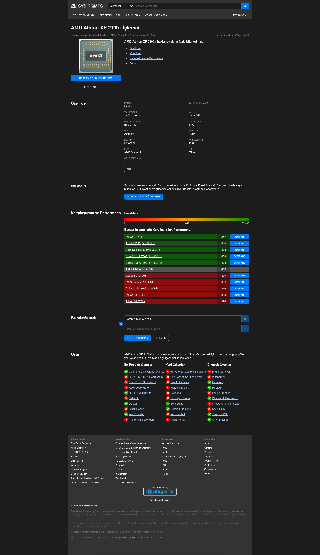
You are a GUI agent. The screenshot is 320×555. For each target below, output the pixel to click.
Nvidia (165, 473)
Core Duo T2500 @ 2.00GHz (143, 250)
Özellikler (135, 48)
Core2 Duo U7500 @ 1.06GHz (144, 256)
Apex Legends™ (79, 447)
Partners (208, 452)
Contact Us (209, 465)
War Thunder (122, 478)
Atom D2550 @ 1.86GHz (140, 243)
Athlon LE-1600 (135, 237)
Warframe (75, 465)
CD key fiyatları (84, 15)
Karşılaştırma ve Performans (146, 58)
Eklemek (160, 337)
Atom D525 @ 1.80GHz (140, 282)
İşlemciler (131, 15)
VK (208, 473)
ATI (164, 465)
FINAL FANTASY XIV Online (85, 482)
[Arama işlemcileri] (245, 6)
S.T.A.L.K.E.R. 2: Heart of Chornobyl (133, 447)
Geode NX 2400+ (136, 275)
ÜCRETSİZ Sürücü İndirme (96, 78)
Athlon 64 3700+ (135, 295)
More (130, 168)
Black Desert (77, 460)
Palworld (75, 456)
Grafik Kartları (155, 15)
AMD (113, 35)
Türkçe (240, 15)
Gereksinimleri (110, 15)
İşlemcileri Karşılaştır (99, 35)
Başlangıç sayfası (87, 6)
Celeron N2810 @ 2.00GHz (142, 288)
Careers (208, 447)
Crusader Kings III (79, 469)
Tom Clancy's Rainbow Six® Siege (87, 478)
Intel (165, 452)
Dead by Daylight (79, 473)
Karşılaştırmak (137, 337)
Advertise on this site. (160, 499)
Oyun (133, 63)
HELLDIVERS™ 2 (79, 452)
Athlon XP (123, 35)
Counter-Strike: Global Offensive (131, 443)
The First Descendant (126, 482)
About (207, 443)
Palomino (134, 35)
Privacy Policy (211, 460)
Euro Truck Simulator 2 (82, 443)
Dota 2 (119, 469)
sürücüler (135, 53)
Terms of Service (148, 537)
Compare (240, 236)
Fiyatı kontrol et (96, 86)
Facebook (211, 469)
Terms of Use (210, 456)
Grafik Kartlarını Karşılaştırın (173, 456)
